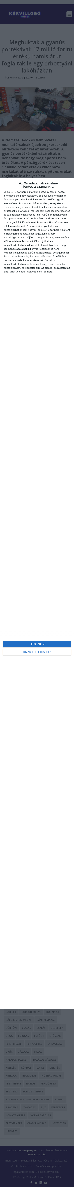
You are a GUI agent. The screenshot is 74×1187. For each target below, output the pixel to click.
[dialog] (37, 593)
